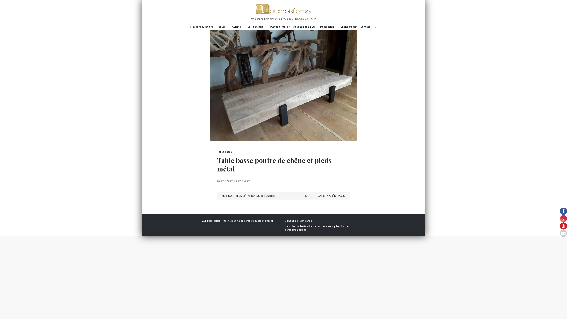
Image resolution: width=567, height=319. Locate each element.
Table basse (224, 151)
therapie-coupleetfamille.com (301, 226)
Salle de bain (256, 26)
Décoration (327, 26)
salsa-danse (324, 226)
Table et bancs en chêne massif (326, 195)
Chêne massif (349, 26)
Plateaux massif (280, 26)
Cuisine (236, 26)
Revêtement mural (305, 26)
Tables (221, 26)
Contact (365, 26)
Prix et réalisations (202, 26)
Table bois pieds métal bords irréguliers (248, 195)
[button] (375, 26)
